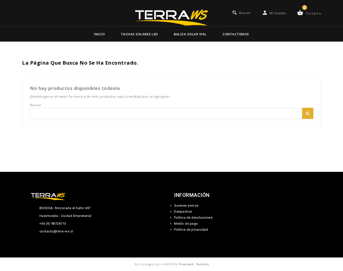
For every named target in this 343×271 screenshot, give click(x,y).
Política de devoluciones (193, 217)
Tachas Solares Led (139, 34)
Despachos (183, 211)
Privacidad (186, 264)
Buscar (307, 113)
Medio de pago (186, 223)
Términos (202, 264)
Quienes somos (186, 205)
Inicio (99, 34)
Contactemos (235, 34)
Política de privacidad (191, 229)
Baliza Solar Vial (190, 34)
